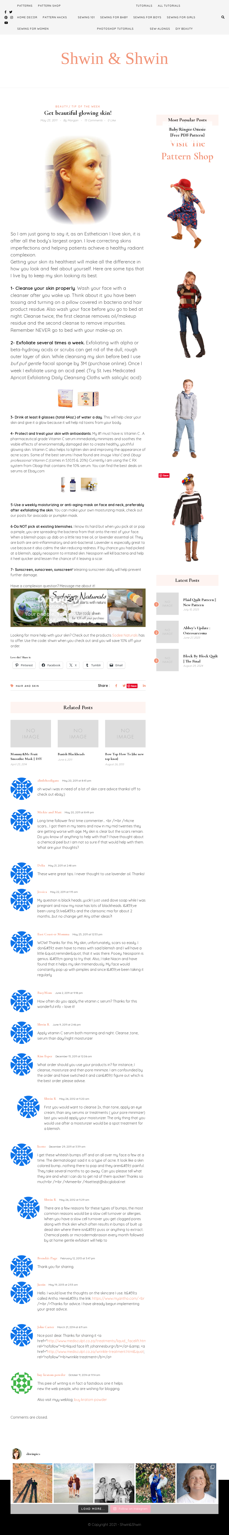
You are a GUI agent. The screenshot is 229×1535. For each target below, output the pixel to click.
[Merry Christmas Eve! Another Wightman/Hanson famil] (114, 1483)
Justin (41, 1284)
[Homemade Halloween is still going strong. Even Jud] (155, 1483)
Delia (41, 865)
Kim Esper (44, 1056)
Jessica (42, 891)
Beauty (61, 106)
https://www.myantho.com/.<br (118, 1298)
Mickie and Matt (49, 812)
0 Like (112, 120)
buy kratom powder (51, 1375)
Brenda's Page (47, 1258)
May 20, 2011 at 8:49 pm (79, 812)
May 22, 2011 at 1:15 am (64, 892)
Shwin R (43, 1024)
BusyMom (44, 992)
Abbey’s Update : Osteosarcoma (196, 630)
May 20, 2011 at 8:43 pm (76, 780)
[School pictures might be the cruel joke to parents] (196, 1483)
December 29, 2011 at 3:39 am (67, 1146)
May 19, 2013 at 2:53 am (63, 1284)
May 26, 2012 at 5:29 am (74, 1199)
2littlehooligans (48, 780)
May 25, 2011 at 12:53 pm (87, 934)
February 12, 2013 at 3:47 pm (77, 1258)
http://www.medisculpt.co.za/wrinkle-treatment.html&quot (95, 1351)
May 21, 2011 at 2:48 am (62, 865)
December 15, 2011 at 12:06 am (73, 1056)
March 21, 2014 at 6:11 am (72, 1327)
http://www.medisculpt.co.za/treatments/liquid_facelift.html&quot (102, 1341)
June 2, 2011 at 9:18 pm (69, 993)
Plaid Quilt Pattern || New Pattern (199, 602)
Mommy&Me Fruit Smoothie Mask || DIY (26, 756)
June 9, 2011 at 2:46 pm (67, 1024)
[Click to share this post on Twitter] (124, 685)
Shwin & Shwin (114, 58)
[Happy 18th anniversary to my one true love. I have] (32, 1483)
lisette (41, 1146)
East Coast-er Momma (53, 934)
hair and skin (27, 686)
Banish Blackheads (71, 754)
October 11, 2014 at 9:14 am (84, 1375)
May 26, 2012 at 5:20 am (74, 1098)
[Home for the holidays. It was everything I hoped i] (73, 1483)
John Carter (45, 1327)
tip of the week (86, 106)
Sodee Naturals (125, 635)
